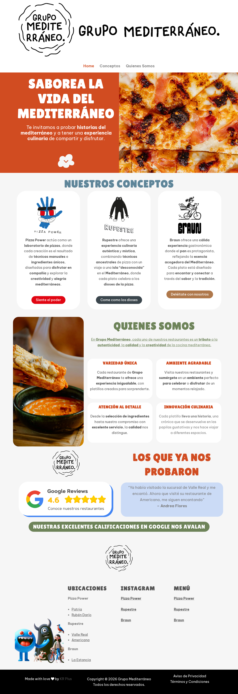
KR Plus (66, 679)
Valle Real (80, 634)
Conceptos (110, 66)
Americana (81, 640)
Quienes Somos (140, 66)
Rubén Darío (81, 615)
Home (88, 66)
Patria (77, 609)
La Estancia (81, 660)
